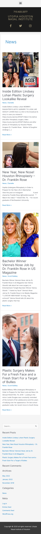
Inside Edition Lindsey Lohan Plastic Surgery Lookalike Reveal (18, 95)
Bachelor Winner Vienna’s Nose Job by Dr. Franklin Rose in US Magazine (18, 266)
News (4, 103)
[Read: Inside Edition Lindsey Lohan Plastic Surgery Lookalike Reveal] (20, 70)
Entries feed (6, 507)
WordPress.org (7, 514)
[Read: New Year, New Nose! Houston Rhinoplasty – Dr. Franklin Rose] (20, 155)
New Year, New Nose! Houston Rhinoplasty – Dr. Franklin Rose (18, 176)
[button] (20, 3)
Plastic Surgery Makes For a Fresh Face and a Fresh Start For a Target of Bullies (19, 376)
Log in (4, 503)
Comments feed (8, 510)
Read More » (7, 134)
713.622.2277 (20, 11)
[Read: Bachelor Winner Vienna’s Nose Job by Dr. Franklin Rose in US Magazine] (20, 234)
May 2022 (6, 476)
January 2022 (7, 479)
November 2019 (8, 483)
